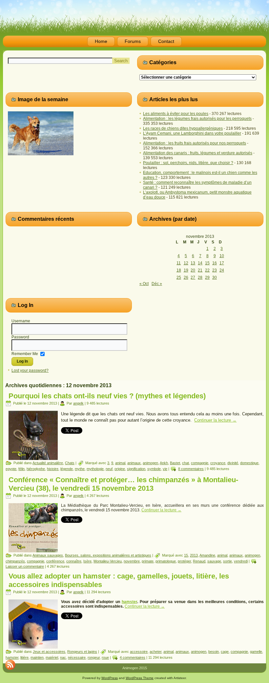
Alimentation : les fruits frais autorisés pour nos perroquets (194, 143)
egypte (11, 469)
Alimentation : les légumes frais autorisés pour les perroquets (197, 118)
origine (119, 469)
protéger (184, 561)
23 (214, 270)
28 (200, 277)
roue (105, 657)
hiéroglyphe (36, 469)
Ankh (164, 463)
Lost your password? (30, 370)
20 (193, 270)
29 (207, 277)
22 (207, 270)
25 (178, 277)
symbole (154, 469)
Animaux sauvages (47, 555)
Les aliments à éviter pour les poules (175, 113)
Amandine (207, 555)
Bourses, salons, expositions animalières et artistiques (108, 555)
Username (20, 321)
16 (214, 263)
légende (66, 469)
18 (178, 270)
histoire (52, 469)
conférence (55, 561)
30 (214, 277)
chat (185, 463)
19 (186, 270)
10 (221, 256)
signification (136, 469)
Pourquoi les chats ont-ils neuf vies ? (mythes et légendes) (107, 396)
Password (20, 337)
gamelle (256, 652)
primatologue (165, 561)
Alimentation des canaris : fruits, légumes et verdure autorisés (197, 153)
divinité (232, 463)
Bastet (175, 463)
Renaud (199, 561)
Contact (166, 41)
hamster (129, 601)
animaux (134, 463)
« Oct (144, 283)
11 (178, 263)
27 (193, 277)
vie (165, 469)
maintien (37, 657)
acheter (155, 652)
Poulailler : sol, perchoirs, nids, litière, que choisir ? (188, 163)
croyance (217, 463)
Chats (69, 463)
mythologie (95, 469)
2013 (194, 555)
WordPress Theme (140, 678)
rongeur (94, 657)
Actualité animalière (47, 463)
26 (186, 277)
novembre (132, 561)
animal (120, 463)
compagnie (199, 463)
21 (200, 270)
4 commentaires (132, 657)
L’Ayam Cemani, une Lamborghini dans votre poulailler (192, 133)
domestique (249, 463)
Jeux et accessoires (49, 652)
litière (24, 657)
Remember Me (24, 353)
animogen (150, 463)
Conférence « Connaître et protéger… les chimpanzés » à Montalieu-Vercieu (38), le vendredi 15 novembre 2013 (123, 484)
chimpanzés (15, 561)
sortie (227, 561)
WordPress (109, 678)
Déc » (157, 283)
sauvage (214, 561)
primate (148, 561)
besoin (213, 652)
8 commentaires (191, 469)
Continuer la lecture (215, 420)
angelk (78, 403)
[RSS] (10, 664)
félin (21, 469)
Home (101, 41)
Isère (87, 561)
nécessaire (77, 657)
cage (225, 652)
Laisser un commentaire (25, 566)
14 (200, 263)
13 (193, 263)
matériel (52, 657)
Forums (133, 41)
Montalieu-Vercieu (107, 561)
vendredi (241, 561)
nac (63, 657)
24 (221, 270)
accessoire (139, 652)
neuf (109, 469)
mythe (80, 469)
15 (207, 263)
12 (186, 263)
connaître (73, 561)
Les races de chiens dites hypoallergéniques (183, 128)
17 (221, 263)
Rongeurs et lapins (82, 652)
